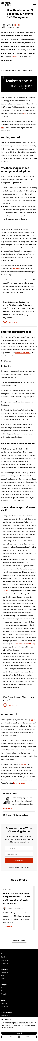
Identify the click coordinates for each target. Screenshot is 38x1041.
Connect (8, 815)
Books (3, 979)
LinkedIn (4, 1003)
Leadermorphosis (19, 783)
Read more (8, 808)
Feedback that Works (22, 353)
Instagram (4, 1006)
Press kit (4, 994)
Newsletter (4, 972)
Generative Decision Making (25, 644)
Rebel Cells (4, 963)
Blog (2, 975)
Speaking (4, 957)
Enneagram (17, 268)
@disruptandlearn (22, 815)
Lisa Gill (17, 25)
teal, (15, 57)
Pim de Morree (18, 908)
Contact (3, 991)
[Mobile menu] (34, 4)
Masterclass (5, 960)
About (3, 988)
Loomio (5, 591)
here (2, 128)
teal (24, 113)
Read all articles (19, 940)
